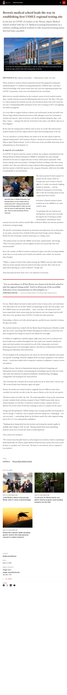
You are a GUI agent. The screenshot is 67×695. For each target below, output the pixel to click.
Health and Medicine (9, 556)
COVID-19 (6, 461)
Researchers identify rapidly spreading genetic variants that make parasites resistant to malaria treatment (16, 535)
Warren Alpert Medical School (22, 461)
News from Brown (18, 2)
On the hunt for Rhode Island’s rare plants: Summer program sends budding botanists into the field (49, 500)
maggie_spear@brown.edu (11, 572)
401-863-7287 (7, 574)
